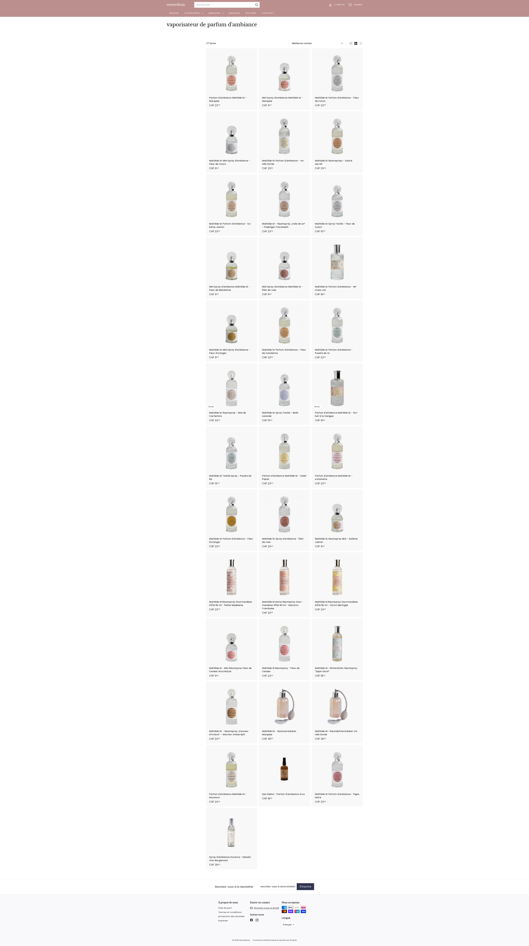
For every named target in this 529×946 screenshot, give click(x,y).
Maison (174, 13)
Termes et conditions (229, 912)
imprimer (223, 920)
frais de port (225, 907)
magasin (234, 13)
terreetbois (176, 5)
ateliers (250, 13)
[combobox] (227, 5)
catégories (193, 13)
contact (268, 13)
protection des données (231, 916)
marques (215, 13)
